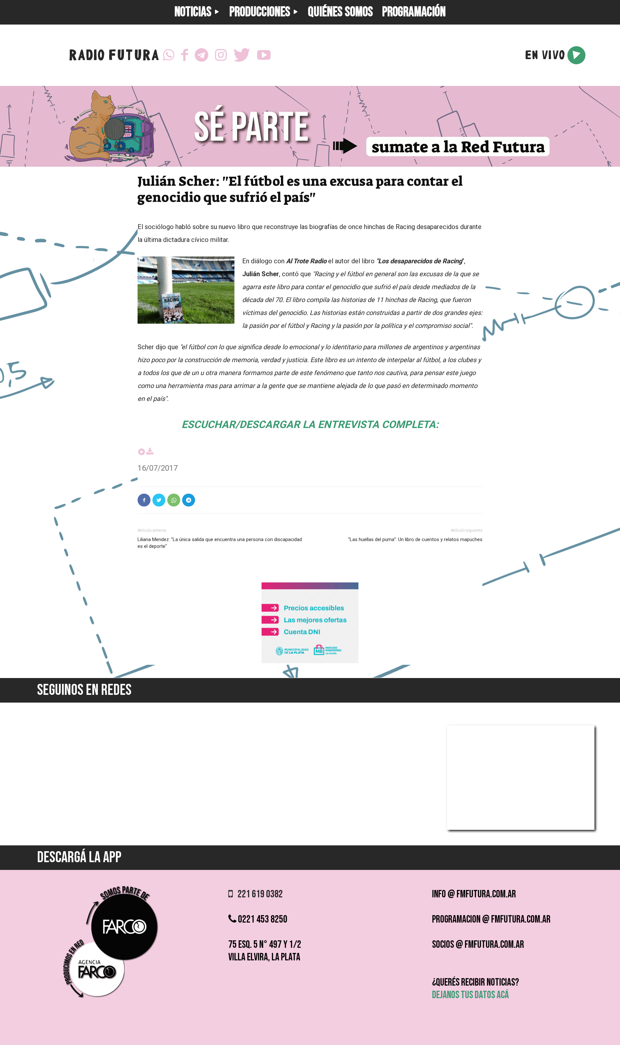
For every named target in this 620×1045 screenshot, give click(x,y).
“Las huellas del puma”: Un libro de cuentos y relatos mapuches (415, 539)
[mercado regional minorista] (310, 661)
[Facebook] (184, 55)
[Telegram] (201, 55)
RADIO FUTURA (113, 56)
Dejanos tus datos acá (470, 995)
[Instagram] (221, 55)
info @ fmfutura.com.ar (474, 894)
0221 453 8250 (261, 919)
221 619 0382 (258, 894)
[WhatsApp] (168, 55)
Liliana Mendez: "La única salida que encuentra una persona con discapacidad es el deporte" (220, 543)
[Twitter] (241, 55)
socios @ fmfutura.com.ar (478, 944)
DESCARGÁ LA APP (79, 857)
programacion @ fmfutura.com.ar (491, 919)
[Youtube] (264, 55)
